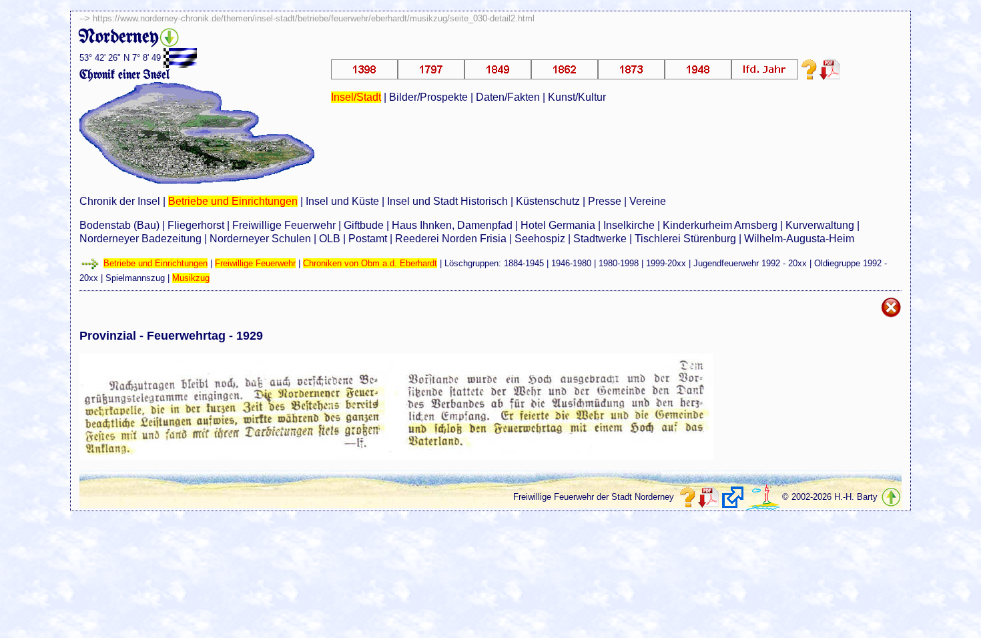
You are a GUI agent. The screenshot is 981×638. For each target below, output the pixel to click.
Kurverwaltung (819, 225)
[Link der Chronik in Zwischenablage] (732, 497)
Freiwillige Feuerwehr (284, 225)
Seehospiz (540, 238)
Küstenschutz (548, 201)
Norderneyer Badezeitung (140, 238)
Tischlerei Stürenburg (685, 238)
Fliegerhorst (196, 225)
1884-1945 (524, 263)
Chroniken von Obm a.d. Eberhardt (370, 263)
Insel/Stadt (356, 97)
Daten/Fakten (508, 97)
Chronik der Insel (119, 201)
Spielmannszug (135, 278)
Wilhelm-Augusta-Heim (799, 238)
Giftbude (364, 225)
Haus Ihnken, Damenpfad (452, 225)
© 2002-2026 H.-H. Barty (830, 497)
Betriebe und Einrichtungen (233, 201)
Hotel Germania (558, 225)
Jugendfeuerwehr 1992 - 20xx (750, 263)
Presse (604, 201)
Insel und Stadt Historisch (447, 201)
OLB (329, 238)
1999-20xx (666, 263)
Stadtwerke (600, 238)
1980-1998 (619, 263)
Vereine (647, 201)
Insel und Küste (342, 201)
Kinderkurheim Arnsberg (720, 225)
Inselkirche (629, 225)
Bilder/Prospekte (428, 97)
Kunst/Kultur (577, 97)
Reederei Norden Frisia (451, 238)
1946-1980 (571, 263)
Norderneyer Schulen (260, 238)
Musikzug (191, 278)
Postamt (367, 238)
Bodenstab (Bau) (119, 225)
